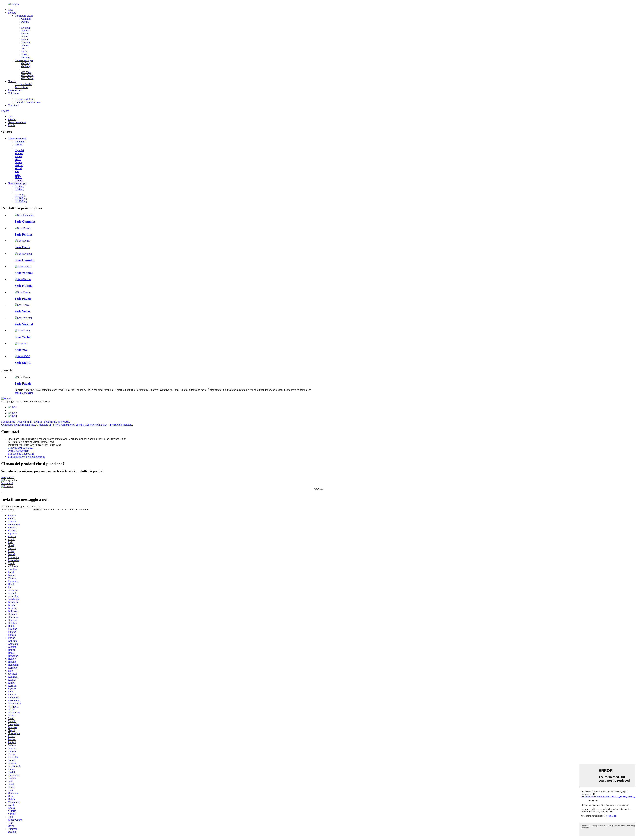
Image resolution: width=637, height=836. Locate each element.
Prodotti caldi (24, 421)
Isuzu (24, 51)
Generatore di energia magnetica (18, 424)
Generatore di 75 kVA (48, 424)
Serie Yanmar (24, 273)
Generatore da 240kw (96, 424)
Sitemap (38, 421)
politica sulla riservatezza (57, 421)
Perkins (25, 21)
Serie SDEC (23, 362)
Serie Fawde (23, 298)
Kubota (25, 33)
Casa (10, 9)
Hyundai (25, 27)
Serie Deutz (22, 247)
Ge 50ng (25, 63)
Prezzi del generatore (121, 424)
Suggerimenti (8, 421)
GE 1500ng (27, 78)
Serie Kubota (24, 285)
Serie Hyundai (24, 260)
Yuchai (25, 45)
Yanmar (25, 30)
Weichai (25, 42)
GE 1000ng (27, 75)
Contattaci (13, 105)
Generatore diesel (24, 15)
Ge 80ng (25, 66)
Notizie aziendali (23, 84)
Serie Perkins (23, 234)
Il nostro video (15, 90)
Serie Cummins (25, 221)
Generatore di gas (24, 60)
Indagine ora (7, 477)
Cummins (26, 18)
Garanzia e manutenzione (28, 102)
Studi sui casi (21, 87)
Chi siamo (13, 93)
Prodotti (12, 12)
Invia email (7, 483)
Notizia (12, 81)
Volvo (24, 36)
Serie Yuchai (23, 337)
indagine (28, 392)
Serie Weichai (24, 324)
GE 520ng (26, 72)
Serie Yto (21, 350)
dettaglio (19, 392)
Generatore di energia (72, 424)
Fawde (24, 39)
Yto (23, 48)
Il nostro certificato (24, 99)
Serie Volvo (22, 311)
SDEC (24, 54)
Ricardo (25, 57)
